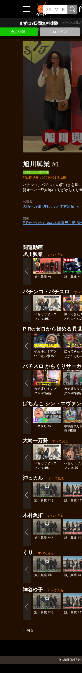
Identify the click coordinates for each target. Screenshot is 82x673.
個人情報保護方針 (70, 659)
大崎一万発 (32, 206)
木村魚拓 (67, 206)
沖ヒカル (50, 206)
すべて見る (55, 255)
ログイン (60, 32)
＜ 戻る (28, 630)
